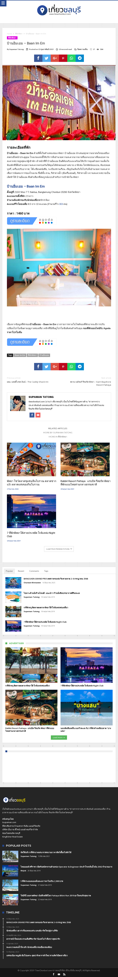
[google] (55, 58)
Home (9, 34)
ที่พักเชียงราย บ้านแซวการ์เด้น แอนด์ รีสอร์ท (21, 826)
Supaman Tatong (16, 49)
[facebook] (38, 58)
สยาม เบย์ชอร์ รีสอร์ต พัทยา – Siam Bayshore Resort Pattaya (90, 381)
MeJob (23, 870)
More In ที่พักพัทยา (58, 436)
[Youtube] (59, 974)
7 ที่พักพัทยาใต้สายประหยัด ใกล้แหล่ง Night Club (31, 534)
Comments (34, 571)
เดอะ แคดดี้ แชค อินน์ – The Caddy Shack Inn (27, 380)
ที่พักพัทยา (18, 34)
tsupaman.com (9, 822)
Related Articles (57, 428)
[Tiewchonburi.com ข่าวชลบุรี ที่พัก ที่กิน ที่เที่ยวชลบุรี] (59, 3)
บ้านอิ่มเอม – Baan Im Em (26, 186)
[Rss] (64, 974)
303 (61, 204)
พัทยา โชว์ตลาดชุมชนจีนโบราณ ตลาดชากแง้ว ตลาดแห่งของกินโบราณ (31, 483)
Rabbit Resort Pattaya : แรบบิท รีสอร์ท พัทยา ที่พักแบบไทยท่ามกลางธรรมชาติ (86, 483)
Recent (21, 571)
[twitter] (46, 58)
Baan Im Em (20, 355)
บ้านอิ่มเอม (44, 355)
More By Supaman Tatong (57, 432)
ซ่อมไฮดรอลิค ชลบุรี (11, 833)
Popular (9, 571)
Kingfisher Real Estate (12, 836)
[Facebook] (53, 974)
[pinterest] (63, 58)
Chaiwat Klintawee (32, 582)
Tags (46, 571)
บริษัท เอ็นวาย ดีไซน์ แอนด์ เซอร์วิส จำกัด (20, 829)
